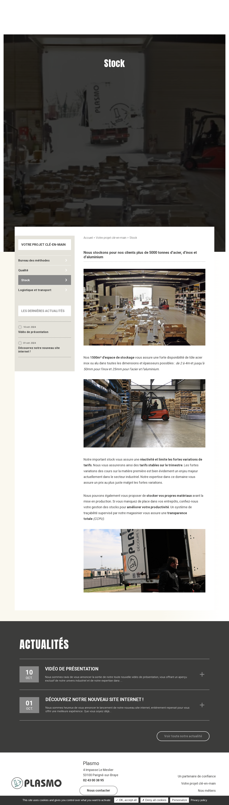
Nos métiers (207, 790)
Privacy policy (199, 800)
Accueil (88, 237)
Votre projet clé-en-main (111, 237)
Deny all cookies (155, 800)
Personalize (179, 800)
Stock (133, 237)
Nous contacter (98, 790)
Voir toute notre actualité (183, 736)
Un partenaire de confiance (197, 776)
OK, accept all (127, 800)
